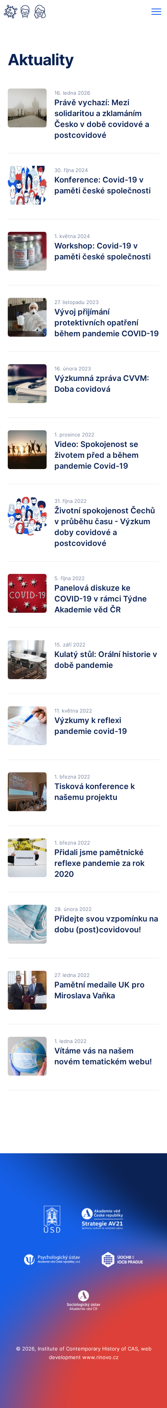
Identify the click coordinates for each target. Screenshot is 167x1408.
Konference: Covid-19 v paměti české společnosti (102, 185)
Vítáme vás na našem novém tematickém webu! (103, 1056)
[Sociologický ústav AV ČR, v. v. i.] (83, 1317)
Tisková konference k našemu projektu (94, 792)
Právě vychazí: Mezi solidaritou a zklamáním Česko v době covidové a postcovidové (101, 119)
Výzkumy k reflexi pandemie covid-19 (90, 726)
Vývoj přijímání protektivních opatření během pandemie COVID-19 (106, 322)
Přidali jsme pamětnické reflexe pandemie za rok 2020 (99, 863)
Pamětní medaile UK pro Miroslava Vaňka (99, 990)
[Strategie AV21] (102, 1236)
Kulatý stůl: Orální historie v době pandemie (105, 660)
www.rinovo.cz (100, 1357)
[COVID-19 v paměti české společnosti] (25, 12)
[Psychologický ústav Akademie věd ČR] (52, 1277)
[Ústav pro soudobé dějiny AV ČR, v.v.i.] (52, 1236)
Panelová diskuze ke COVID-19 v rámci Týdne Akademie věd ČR (100, 598)
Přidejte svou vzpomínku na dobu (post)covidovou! (106, 924)
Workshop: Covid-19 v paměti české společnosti (102, 251)
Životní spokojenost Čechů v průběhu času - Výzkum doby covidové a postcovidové (104, 527)
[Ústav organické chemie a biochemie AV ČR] (122, 1277)
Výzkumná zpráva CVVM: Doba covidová (101, 384)
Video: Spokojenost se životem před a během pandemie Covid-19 (96, 455)
